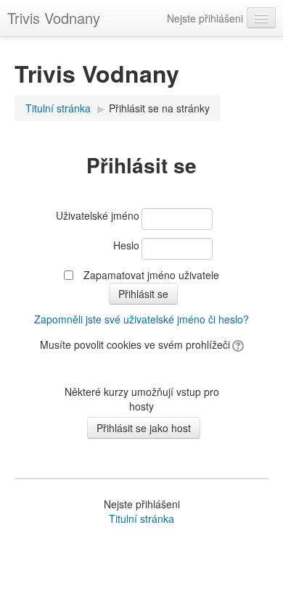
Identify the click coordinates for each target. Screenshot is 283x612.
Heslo (126, 245)
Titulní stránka (58, 108)
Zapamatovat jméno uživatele (151, 275)
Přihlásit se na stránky (159, 108)
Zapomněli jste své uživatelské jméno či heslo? (141, 319)
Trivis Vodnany (53, 17)
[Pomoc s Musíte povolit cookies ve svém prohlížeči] (237, 344)
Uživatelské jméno (97, 215)
